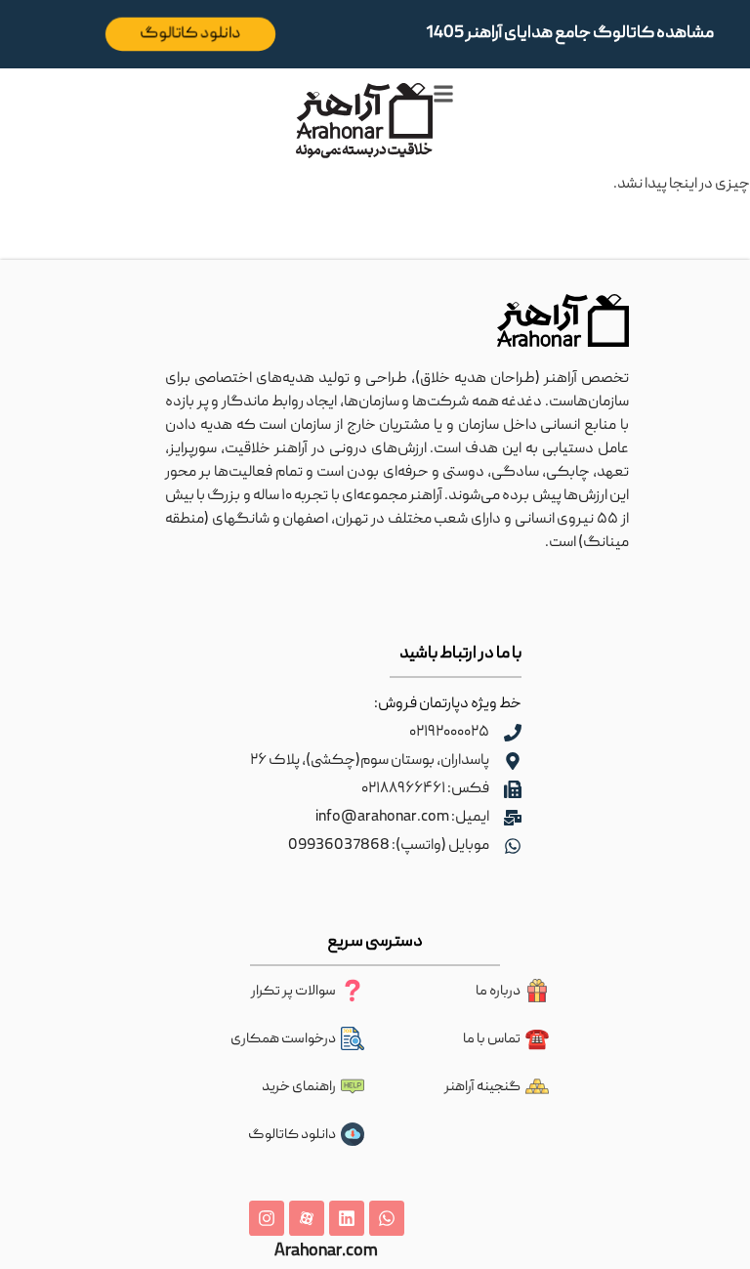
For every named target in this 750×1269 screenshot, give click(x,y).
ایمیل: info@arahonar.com (402, 817)
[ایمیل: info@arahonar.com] (512, 817)
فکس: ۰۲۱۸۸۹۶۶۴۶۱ (425, 789)
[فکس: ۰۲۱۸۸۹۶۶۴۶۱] (512, 789)
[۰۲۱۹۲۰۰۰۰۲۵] (512, 732)
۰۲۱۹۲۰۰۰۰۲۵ (449, 732)
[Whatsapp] (386, 1218)
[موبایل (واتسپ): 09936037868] (512, 846)
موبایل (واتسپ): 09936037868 (388, 846)
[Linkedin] (346, 1218)
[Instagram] (266, 1218)
